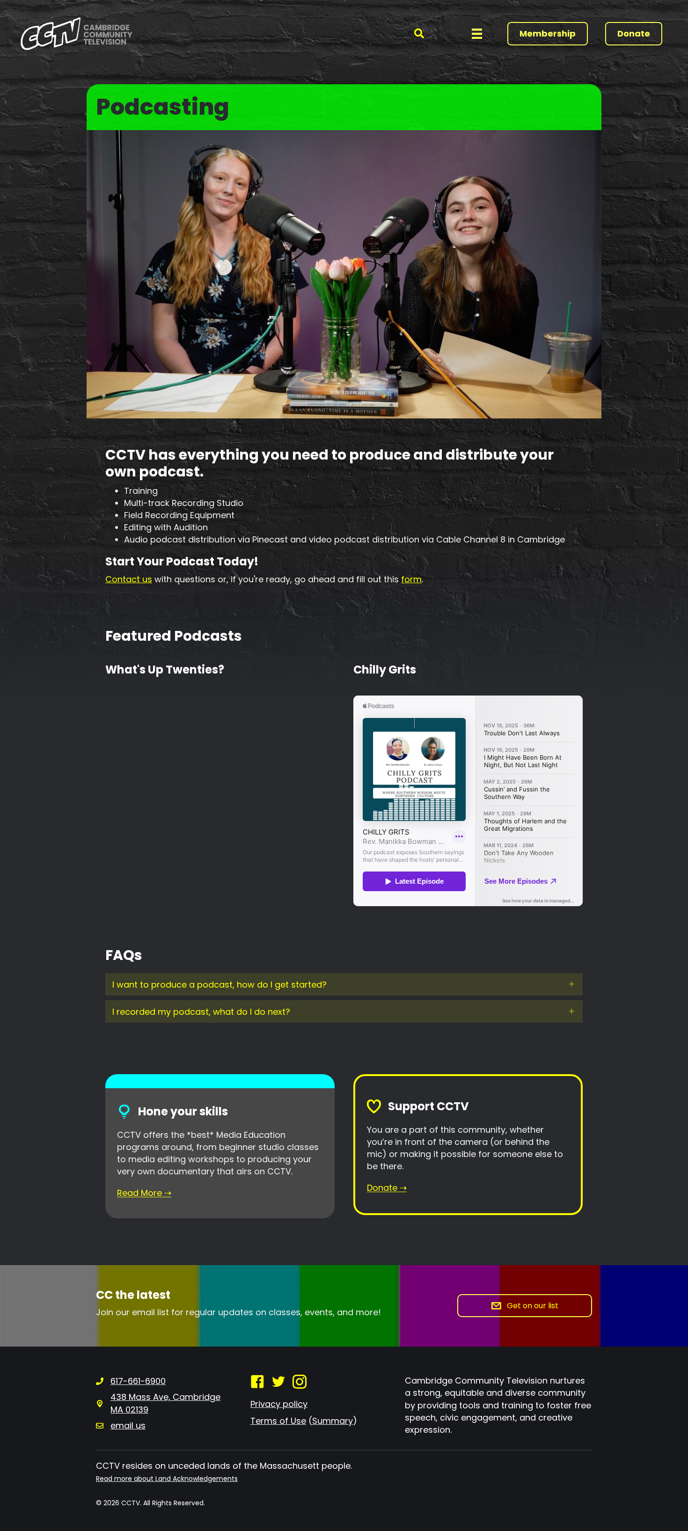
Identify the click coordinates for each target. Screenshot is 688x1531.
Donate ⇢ (387, 1188)
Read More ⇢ (144, 1193)
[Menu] (477, 33)
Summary (332, 1421)
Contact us (128, 579)
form (411, 579)
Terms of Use (278, 1421)
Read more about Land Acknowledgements (167, 1478)
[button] (419, 33)
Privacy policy (278, 1404)
